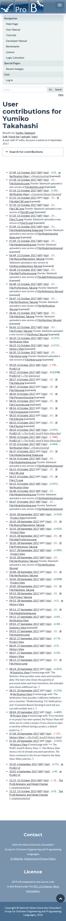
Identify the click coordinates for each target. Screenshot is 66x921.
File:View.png (17, 390)
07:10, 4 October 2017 (22, 444)
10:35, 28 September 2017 (24, 528)
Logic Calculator (15, 57)
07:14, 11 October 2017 (23, 190)
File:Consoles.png (19, 404)
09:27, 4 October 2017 (22, 372)
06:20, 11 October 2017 (23, 352)
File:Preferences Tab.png (23, 287)
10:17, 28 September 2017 (24, 550)
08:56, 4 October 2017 (22, 393)
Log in (9, 80)
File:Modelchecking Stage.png (26, 230)
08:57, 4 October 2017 (22, 379)
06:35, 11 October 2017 (23, 338)
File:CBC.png (16, 208)
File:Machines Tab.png (21, 316)
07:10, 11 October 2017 (23, 204)
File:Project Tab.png (20, 330)
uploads (25, 136)
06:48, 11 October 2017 (23, 269)
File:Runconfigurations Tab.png (27, 258)
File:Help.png (16, 382)
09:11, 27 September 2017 (24, 609)
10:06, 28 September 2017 (24, 579)
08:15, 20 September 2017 (24, 690)
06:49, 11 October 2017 (23, 255)
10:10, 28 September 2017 (24, 557)
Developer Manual (16, 40)
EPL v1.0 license (43, 886)
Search (58, 89)
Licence (10, 52)
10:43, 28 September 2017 (24, 514)
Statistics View (17, 627)
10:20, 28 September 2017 (24, 542)
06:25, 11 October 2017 (23, 345)
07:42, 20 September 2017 (24, 740)
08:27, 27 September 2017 (24, 652)
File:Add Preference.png (23, 273)
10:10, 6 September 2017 (23, 764)
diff (40, 172)
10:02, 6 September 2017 (23, 771)
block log (14, 136)
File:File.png (16, 426)
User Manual (13, 29)
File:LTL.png (16, 219)
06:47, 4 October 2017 (22, 501)
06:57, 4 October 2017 (22, 451)
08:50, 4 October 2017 (22, 429)
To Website (16, 858)
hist (46, 172)
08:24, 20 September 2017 (24, 668)
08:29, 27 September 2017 (24, 645)
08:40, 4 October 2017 (22, 436)
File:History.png (18, 356)
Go (50, 89)
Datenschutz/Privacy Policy (40, 858)
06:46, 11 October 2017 (23, 312)
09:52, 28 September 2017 (24, 600)
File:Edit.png (16, 418)
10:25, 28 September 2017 (24, 535)
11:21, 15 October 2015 (23, 780)
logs (34, 136)
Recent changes (15, 68)
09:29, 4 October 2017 (22, 364)
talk (5, 136)
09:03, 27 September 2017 (24, 631)
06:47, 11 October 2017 (23, 298)
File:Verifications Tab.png (23, 301)
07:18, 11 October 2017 (23, 179)
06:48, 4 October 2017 (22, 490)
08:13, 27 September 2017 (24, 659)
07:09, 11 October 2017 (23, 226)
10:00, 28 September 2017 (24, 586)
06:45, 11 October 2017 (23, 327)
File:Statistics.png (19, 183)
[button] (33, 151)
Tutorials (11, 35)
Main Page (12, 23)
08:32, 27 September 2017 (24, 638)
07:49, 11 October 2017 (23, 172)
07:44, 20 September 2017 (24, 733)
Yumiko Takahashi (25, 132)
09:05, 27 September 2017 (24, 623)
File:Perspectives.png (21, 397)
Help (60, 94)
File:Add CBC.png (19, 201)
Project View (17, 517)
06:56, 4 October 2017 (22, 458)
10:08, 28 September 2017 (24, 571)
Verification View (19, 176)
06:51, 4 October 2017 (22, 469)
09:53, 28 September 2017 (24, 593)
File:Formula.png (18, 411)
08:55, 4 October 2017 (22, 415)
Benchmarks (12, 46)
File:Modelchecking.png (22, 244)
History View (16, 348)
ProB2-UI (14, 368)
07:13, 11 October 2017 (23, 197)
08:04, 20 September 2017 (24, 712)
